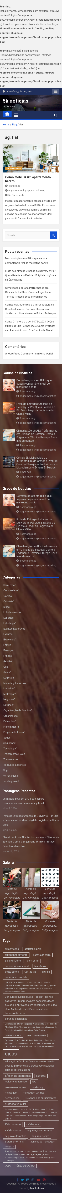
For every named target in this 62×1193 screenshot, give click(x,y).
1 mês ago (25, 472)
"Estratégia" (9, 623)
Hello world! (46, 353)
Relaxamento (13, 1124)
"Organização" (10, 715)
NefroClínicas (10, 775)
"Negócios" (9, 699)
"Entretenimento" (12, 612)
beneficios (40, 966)
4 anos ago (14, 185)
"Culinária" (8, 601)
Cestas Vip (30, 971)
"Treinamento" (10, 759)
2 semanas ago (28, 391)
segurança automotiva (39, 1130)
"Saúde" (7, 737)
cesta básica (12, 971)
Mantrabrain (37, 1188)
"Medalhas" (9, 688)
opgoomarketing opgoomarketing (26, 190)
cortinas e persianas (16, 1018)
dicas (11, 1054)
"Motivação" (9, 694)
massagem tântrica (33, 1092)
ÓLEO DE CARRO (26, 1165)
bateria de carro (42, 955)
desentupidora (13, 1035)
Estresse (41, 1075)
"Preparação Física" (14, 732)
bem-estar (33, 960)
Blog (5, 770)
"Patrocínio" (9, 721)
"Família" (7, 644)
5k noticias (15, 101)
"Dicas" (7, 606)
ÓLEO (8, 1165)
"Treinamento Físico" (14, 753)
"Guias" (7, 672)
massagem (11, 1092)
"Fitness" (8, 655)
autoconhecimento (16, 955)
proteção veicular (15, 1104)
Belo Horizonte (13, 960)
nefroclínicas (12, 1098)
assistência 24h (33, 949)
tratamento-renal (14, 1141)
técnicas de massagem (42, 1141)
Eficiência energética (18, 1075)
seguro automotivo (15, 1136)
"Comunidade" (11, 590)
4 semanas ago (28, 445)
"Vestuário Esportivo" (15, 764)
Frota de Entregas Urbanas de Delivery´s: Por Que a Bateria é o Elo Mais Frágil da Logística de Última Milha (30, 275)
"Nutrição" (8, 705)
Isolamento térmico (16, 1081)
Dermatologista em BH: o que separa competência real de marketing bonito (34, 384)
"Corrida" (8, 596)
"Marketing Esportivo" (15, 683)
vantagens (9, 1147)
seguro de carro (40, 1136)
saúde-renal (32, 1124)
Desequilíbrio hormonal (36, 1035)
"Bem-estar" (9, 585)
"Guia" (6, 666)
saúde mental (13, 1130)
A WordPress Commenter (19, 353)
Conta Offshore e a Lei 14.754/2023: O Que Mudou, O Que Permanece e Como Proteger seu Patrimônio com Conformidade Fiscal (30, 326)
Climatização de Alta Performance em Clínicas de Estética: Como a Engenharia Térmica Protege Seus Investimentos (28, 292)
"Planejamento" (11, 726)
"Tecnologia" (10, 748)
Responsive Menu (55, 91)
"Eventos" (8, 634)
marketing (37, 1087)
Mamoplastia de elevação (15, 1087)
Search (53, 235)
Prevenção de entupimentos (40, 1098)
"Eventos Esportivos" (14, 628)
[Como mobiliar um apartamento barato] (31, 158)
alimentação (12, 949)
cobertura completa (16, 977)
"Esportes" (8, 617)
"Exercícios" (9, 639)
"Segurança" (9, 743)
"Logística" (9, 677)
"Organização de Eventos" (17, 710)
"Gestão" (7, 661)
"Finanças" (8, 650)
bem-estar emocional (17, 966)
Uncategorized (14, 168)
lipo (34, 1081)
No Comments (16, 195)
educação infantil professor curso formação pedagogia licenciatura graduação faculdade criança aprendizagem (30, 1065)
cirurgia (46, 971)
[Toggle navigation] (16, 115)
